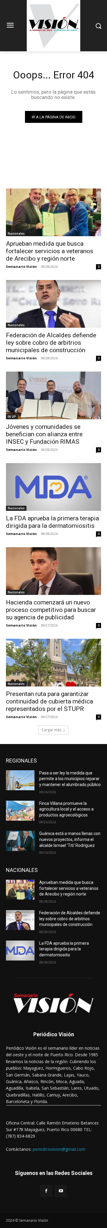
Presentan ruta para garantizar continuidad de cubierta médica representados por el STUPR (49, 701)
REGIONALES (21, 760)
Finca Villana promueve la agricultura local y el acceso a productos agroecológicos (66, 809)
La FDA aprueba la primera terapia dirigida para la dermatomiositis (52, 522)
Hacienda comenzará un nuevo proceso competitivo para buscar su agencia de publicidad (51, 610)
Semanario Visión (21, 266)
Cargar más (51, 729)
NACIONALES (22, 870)
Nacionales (16, 233)
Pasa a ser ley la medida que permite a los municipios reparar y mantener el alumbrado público (70, 779)
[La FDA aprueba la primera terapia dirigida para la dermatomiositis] (53, 487)
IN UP (12, 417)
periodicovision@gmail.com (59, 1149)
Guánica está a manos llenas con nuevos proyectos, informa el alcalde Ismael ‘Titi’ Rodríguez (69, 839)
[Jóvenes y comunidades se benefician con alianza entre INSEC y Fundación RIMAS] (53, 395)
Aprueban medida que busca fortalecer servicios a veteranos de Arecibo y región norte (49, 251)
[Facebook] (46, 1191)
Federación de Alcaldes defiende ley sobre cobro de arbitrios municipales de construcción (51, 343)
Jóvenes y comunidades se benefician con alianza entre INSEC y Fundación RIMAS (44, 434)
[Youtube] (61, 1191)
